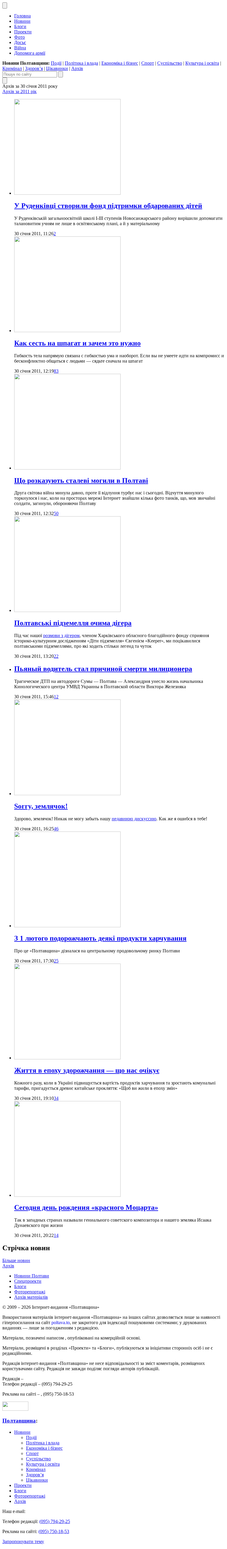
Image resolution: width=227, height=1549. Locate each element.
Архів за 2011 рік (19, 91)
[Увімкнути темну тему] (4, 5)
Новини (22, 21)
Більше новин (16, 1260)
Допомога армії (29, 53)
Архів (77, 68)
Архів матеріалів (31, 1297)
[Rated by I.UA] (15, 1409)
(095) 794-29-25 (54, 1521)
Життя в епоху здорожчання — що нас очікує (86, 1070)
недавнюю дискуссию (134, 818)
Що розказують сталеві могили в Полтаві (81, 480)
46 (56, 828)
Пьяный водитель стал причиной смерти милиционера (103, 669)
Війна (20, 47)
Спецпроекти (27, 1281)
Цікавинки (57, 68)
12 (56, 696)
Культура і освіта (202, 63)
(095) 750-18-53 (53, 1531)
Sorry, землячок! (41, 806)
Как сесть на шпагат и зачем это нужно (77, 343)
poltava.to (60, 1322)
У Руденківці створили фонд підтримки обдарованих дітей (108, 206)
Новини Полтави (31, 1275)
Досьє (20, 42)
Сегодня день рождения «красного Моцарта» (86, 1207)
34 (56, 1098)
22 (56, 656)
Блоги (20, 26)
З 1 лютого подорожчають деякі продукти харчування (100, 938)
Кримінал (12, 68)
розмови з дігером (61, 635)
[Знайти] (60, 74)
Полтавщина (19, 1421)
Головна (22, 15)
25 (56, 960)
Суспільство (169, 63)
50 (56, 513)
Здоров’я (34, 68)
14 (56, 1235)
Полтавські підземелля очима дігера (73, 623)
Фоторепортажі (29, 1291)
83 (56, 371)
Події (56, 63)
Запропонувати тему (23, 1541)
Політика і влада (81, 63)
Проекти (23, 31)
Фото (19, 37)
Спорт (147, 63)
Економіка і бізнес (119, 63)
